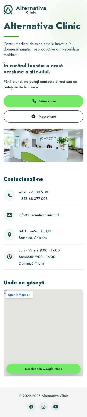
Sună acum (47, 101)
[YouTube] (55, 406)
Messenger (47, 116)
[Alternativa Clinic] (25, 9)
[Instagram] (43, 406)
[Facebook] (31, 406)
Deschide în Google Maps (43, 369)
